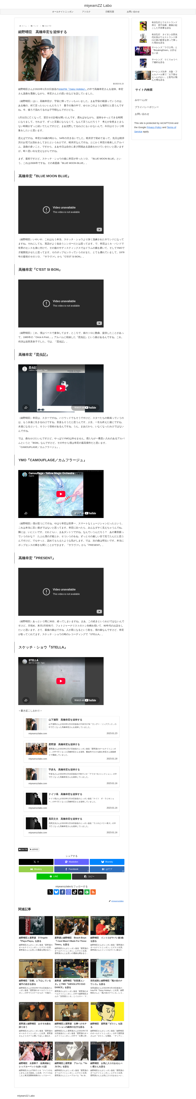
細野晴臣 (35, 849)
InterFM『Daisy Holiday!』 (73, 89)
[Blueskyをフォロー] (56, 892)
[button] (89, 877)
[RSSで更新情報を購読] (93, 892)
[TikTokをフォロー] (74, 892)
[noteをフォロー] (80, 892)
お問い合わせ (142, 114)
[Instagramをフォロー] (68, 892)
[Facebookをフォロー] (62, 892)
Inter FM (24, 849)
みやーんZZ (141, 100)
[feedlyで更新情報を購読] (87, 892)
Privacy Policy (154, 127)
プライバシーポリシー (147, 107)
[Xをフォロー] (50, 892)
